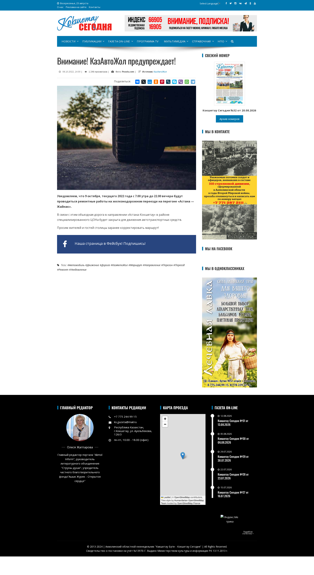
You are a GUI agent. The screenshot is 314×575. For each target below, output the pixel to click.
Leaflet (166, 497)
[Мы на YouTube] (255, 3)
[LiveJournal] (168, 82)
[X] (143, 82)
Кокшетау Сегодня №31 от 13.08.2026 (233, 423)
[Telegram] (193, 82)
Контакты (94, 7)
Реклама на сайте (76, 7)
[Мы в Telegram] (245, 3)
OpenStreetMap (182, 497)
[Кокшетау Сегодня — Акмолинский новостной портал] (84, 23)
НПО (221, 41)
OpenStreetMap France (188, 503)
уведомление (78, 269)
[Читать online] (229, 83)
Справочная (201, 41)
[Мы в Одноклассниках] (250, 3)
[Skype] (174, 82)
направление (152, 265)
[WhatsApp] (187, 82)
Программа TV (147, 41)
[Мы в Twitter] (230, 3)
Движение (93, 265)
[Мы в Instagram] (235, 3)
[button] (182, 455)
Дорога (105, 265)
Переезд (180, 265)
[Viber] (180, 82)
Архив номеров (229, 119)
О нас (60, 7)
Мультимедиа (174, 41)
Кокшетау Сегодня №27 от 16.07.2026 (233, 494)
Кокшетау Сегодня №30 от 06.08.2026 (233, 440)
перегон (168, 265)
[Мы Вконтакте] (240, 3)
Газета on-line (119, 41)
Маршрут (136, 265)
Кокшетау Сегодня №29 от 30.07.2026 (233, 458)
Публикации (91, 41)
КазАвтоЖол (160, 72)
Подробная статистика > (247, 532)
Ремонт (63, 269)
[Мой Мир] (150, 82)
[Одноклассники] (156, 82)
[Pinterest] (162, 82)
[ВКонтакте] (137, 82)
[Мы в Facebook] (226, 3)
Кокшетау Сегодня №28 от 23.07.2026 (233, 476)
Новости (68, 41)
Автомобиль (76, 265)
